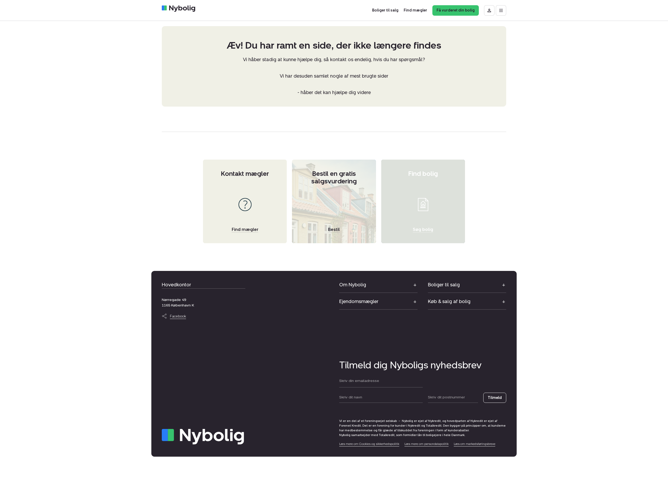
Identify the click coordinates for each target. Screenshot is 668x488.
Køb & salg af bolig (449, 301)
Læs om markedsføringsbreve (474, 444)
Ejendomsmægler (358, 301)
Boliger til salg (444, 285)
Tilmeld (495, 398)
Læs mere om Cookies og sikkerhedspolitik (369, 444)
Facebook (178, 316)
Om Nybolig (352, 285)
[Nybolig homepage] (203, 436)
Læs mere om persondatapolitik (426, 444)
